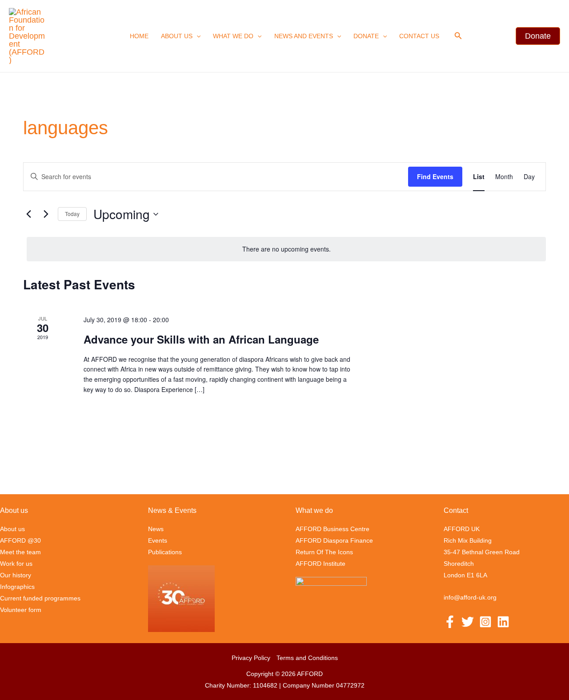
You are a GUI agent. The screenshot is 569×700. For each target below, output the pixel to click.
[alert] (286, 249)
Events (157, 540)
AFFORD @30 (20, 540)
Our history (15, 575)
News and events (303, 36)
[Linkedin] (503, 622)
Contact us (419, 36)
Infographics (17, 586)
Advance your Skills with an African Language (201, 339)
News (156, 528)
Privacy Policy (251, 657)
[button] (196, 36)
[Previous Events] (28, 214)
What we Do (233, 36)
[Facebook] (450, 622)
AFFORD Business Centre (332, 528)
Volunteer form (20, 609)
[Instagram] (485, 622)
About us (176, 36)
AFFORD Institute (320, 563)
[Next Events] (45, 214)
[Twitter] (467, 622)
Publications (165, 552)
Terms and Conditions (307, 657)
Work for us (16, 563)
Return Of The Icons (324, 552)
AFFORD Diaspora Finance (334, 540)
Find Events (435, 176)
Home (139, 36)
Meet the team (20, 552)
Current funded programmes (40, 598)
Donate (366, 36)
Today (72, 213)
